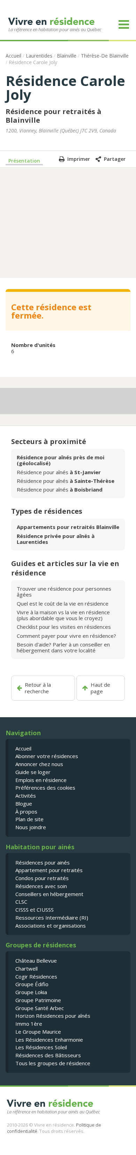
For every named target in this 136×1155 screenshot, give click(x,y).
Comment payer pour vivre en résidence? (66, 635)
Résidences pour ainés (42, 862)
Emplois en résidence (41, 779)
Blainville (66, 55)
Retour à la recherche (38, 688)
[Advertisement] (68, 222)
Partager (115, 159)
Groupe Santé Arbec (39, 1008)
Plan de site (29, 819)
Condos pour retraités (42, 878)
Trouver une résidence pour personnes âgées (64, 591)
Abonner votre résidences (46, 756)
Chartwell (26, 968)
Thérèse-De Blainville (105, 55)
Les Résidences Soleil (41, 1047)
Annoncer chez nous (39, 764)
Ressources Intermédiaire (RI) (51, 917)
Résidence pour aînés (59, 472)
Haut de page (100, 688)
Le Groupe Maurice (38, 1031)
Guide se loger (33, 771)
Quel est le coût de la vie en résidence (62, 603)
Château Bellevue (36, 960)
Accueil (13, 55)
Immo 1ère (28, 1023)
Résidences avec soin (41, 886)
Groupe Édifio (31, 984)
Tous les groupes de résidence (52, 1063)
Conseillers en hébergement (49, 894)
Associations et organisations (50, 925)
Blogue (23, 803)
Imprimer (78, 159)
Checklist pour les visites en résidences (64, 626)
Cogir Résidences (36, 976)
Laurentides (39, 55)
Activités (25, 795)
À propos (26, 811)
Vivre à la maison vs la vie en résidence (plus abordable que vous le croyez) (63, 615)
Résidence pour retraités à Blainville (53, 116)
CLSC (21, 901)
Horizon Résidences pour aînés (52, 1015)
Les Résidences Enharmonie (49, 1039)
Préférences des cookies (45, 787)
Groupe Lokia (31, 992)
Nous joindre (30, 827)
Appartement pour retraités (49, 870)
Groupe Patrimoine (38, 1000)
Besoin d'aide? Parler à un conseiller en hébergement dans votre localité (63, 647)
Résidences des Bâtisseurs (48, 1055)
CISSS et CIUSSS (34, 909)
